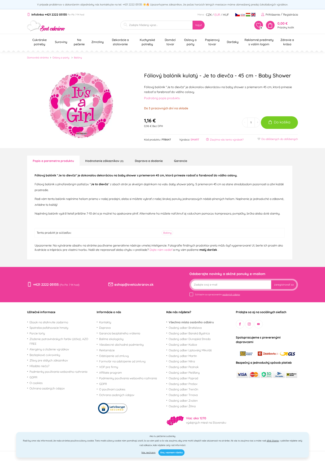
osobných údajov (231, 294)
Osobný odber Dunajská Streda (189, 339)
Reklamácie (107, 350)
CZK (209, 15)
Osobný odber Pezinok (184, 367)
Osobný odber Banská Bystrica (189, 333)
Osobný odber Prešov (183, 384)
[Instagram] (249, 324)
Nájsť (198, 25)
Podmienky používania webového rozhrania (58, 371)
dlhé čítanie (273, 440)
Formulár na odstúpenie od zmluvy (122, 361)
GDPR (33, 377)
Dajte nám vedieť (161, 250)
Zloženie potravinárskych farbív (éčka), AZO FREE (59, 341)
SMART (195, 139)
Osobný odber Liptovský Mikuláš (190, 350)
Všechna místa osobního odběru (191, 322)
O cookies (36, 383)
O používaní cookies (112, 389)
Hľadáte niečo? (39, 366)
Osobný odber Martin (183, 356)
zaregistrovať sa (284, 284)
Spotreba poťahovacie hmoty (49, 328)
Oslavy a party (60, 57)
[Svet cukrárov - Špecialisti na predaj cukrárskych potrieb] (46, 26)
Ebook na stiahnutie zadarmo (49, 322)
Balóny (78, 57)
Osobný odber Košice (183, 344)
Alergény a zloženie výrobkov (49, 349)
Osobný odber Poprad (183, 378)
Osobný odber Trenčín (183, 389)
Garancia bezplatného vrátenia (119, 333)
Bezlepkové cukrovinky (45, 355)
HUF (226, 15)
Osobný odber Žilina (182, 406)
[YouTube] (258, 324)
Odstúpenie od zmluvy (114, 356)
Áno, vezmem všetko (171, 452)
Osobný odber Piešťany (184, 372)
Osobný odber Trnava (183, 395)
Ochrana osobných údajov (47, 388)
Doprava (105, 328)
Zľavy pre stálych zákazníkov (49, 360)
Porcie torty (37, 333)
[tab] (53, 161)
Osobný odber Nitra (182, 361)
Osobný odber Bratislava (185, 328)
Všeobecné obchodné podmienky (121, 344)
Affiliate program (110, 372)
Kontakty (105, 322)
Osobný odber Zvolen (183, 400)
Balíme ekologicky (111, 339)
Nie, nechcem (148, 452)
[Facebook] (240, 324)
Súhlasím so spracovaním (217, 294)
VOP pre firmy (108, 367)
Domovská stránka (38, 57)
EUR (217, 15)
